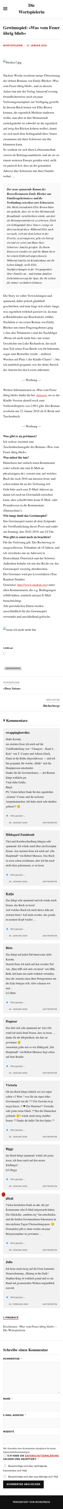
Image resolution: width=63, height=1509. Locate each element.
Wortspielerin (13, 46)
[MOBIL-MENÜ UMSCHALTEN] (5, 8)
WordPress (42, 1502)
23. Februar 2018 (18, 1304)
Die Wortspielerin (31, 8)
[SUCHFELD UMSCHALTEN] (58, 8)
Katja (10, 893)
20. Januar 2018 (18, 823)
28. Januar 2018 (18, 1186)
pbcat (9, 1198)
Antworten (50, 823)
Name (8, 1399)
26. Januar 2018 (18, 1137)
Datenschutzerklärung (42, 1456)
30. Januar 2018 (18, 1250)
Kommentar (12, 1359)
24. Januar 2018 (18, 882)
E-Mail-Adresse (14, 1415)
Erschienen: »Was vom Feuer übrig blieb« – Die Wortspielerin (30, 1328)
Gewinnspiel (13, 668)
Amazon (41, 395)
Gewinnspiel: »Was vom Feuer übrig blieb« (31, 30)
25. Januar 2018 (18, 1073)
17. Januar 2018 (37, 46)
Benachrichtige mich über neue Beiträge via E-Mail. (33, 1477)
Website (8, 1432)
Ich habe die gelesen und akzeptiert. (31, 1457)
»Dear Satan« (12, 688)
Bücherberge (51, 705)
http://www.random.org (32, 585)
